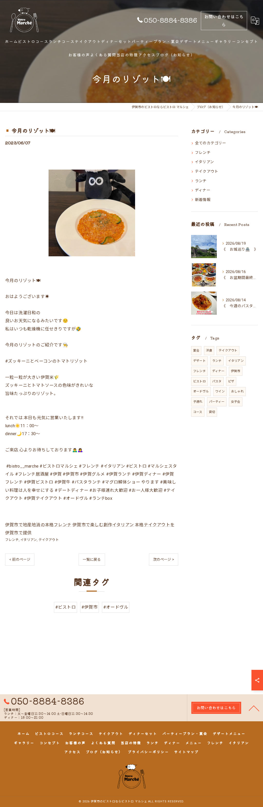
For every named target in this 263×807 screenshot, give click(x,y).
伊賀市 (235, 371)
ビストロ (199, 381)
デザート (199, 361)
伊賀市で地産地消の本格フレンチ (38, 524)
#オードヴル (115, 607)
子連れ (198, 402)
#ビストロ (65, 607)
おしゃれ (237, 391)
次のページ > (163, 559)
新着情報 (203, 200)
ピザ (231, 381)
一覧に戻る (92, 559)
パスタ (217, 381)
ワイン (220, 391)
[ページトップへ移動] (254, 708)
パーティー (216, 402)
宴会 (196, 350)
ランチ (201, 181)
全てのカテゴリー (210, 143)
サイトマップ (186, 751)
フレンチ (12, 540)
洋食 (209, 350)
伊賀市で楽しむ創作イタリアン (103, 524)
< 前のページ (19, 559)
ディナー (202, 190)
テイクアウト (49, 540)
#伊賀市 (89, 607)
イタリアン (28, 540)
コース (197, 412)
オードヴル (201, 391)
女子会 (235, 402)
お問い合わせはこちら (224, 20)
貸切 (212, 412)
